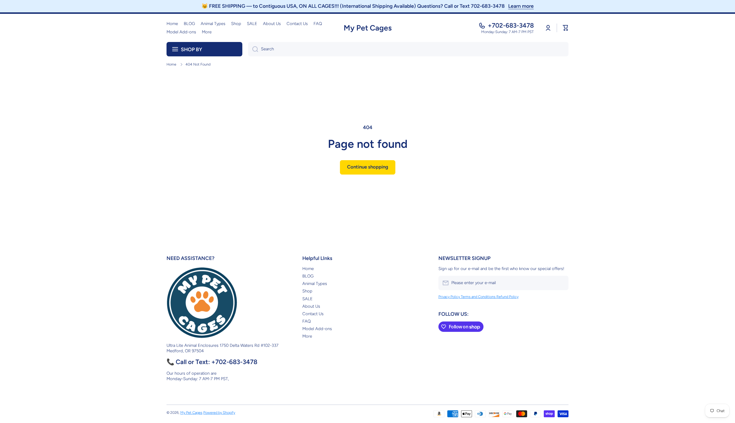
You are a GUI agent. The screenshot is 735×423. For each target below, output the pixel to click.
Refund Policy (507, 296)
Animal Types (314, 283)
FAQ (306, 321)
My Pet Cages (191, 412)
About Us (311, 306)
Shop (307, 291)
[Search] (253, 49)
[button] (565, 28)
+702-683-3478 (511, 25)
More (307, 336)
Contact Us (313, 313)
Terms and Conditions (478, 296)
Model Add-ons (317, 328)
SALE (307, 298)
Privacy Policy (449, 296)
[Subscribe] (561, 283)
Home (171, 64)
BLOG (308, 276)
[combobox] (408, 49)
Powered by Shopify (219, 412)
